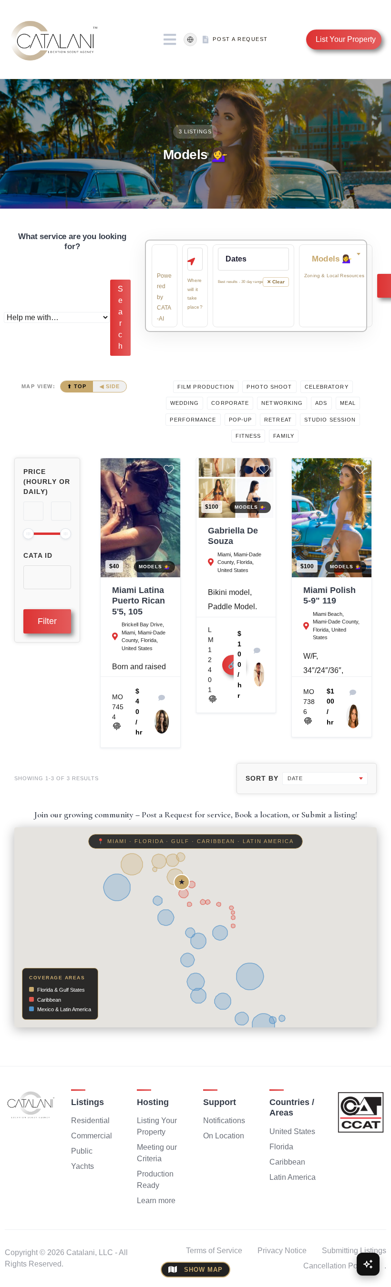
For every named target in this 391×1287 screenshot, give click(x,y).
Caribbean (287, 1162)
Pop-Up (240, 419)
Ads (321, 403)
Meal (348, 403)
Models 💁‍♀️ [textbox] (332, 258)
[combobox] (335, 259)
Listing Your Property (157, 1126)
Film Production (206, 387)
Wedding (184, 403)
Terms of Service (214, 1251)
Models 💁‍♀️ (154, 566)
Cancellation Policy (336, 1266)
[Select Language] (190, 39)
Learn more (156, 1201)
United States (292, 1131)
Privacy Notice (282, 1251)
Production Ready (155, 1179)
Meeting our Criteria (157, 1153)
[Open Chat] (368, 1264)
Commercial (91, 1136)
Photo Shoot (269, 387)
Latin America (292, 1177)
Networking (282, 403)
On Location (223, 1136)
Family (283, 436)
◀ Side (110, 386)
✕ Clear (276, 281)
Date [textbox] (295, 778)
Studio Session (330, 419)
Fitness (248, 436)
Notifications (224, 1120)
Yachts (82, 1166)
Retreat (278, 419)
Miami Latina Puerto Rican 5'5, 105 (138, 600)
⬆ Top (76, 386)
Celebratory (327, 387)
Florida (281, 1147)
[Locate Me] (191, 261)
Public (82, 1151)
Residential (90, 1120)
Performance (193, 419)
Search (120, 317)
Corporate (230, 403)
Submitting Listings (354, 1251)
